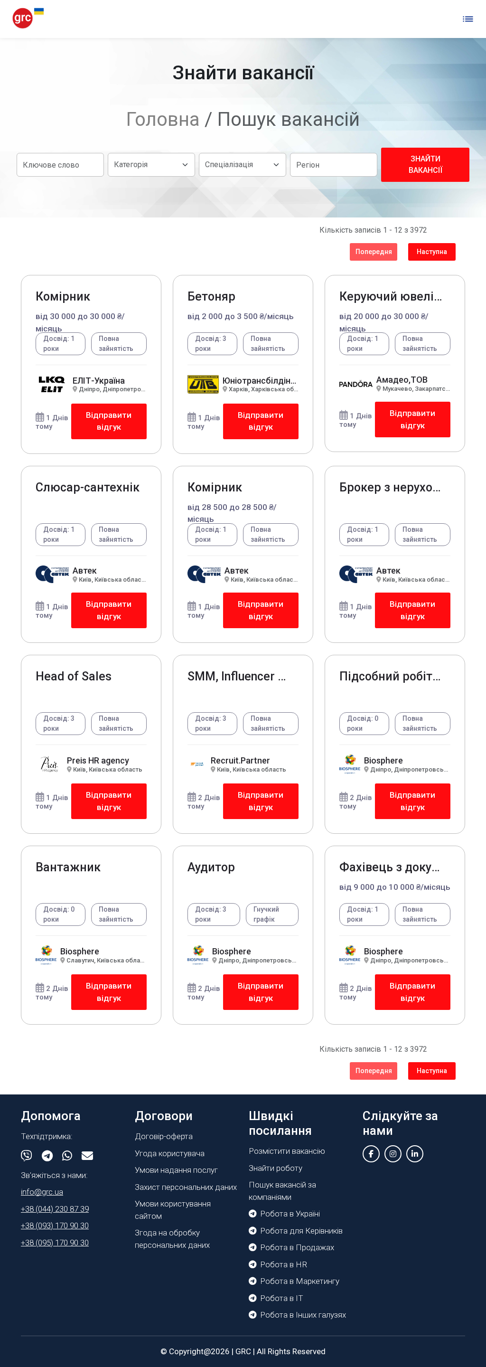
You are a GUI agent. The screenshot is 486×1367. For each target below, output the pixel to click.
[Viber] (26, 1156)
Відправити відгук (108, 421)
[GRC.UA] (28, 19)
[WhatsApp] (67, 1156)
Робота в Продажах (297, 1247)
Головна (163, 119)
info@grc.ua (42, 1192)
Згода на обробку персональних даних (172, 1239)
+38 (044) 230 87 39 (55, 1209)
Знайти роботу (275, 1168)
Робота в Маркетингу (299, 1281)
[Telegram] (47, 1156)
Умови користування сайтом (173, 1210)
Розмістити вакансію (287, 1151)
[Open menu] (467, 18)
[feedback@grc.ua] (87, 1156)
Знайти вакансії (425, 164)
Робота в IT (281, 1298)
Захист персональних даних (186, 1187)
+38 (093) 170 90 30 (55, 1225)
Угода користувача (170, 1153)
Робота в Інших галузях (303, 1315)
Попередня (373, 251)
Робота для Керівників (301, 1230)
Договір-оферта (164, 1136)
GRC (243, 1351)
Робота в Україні (290, 1213)
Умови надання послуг (176, 1170)
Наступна (432, 251)
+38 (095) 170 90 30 (55, 1242)
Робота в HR (283, 1264)
